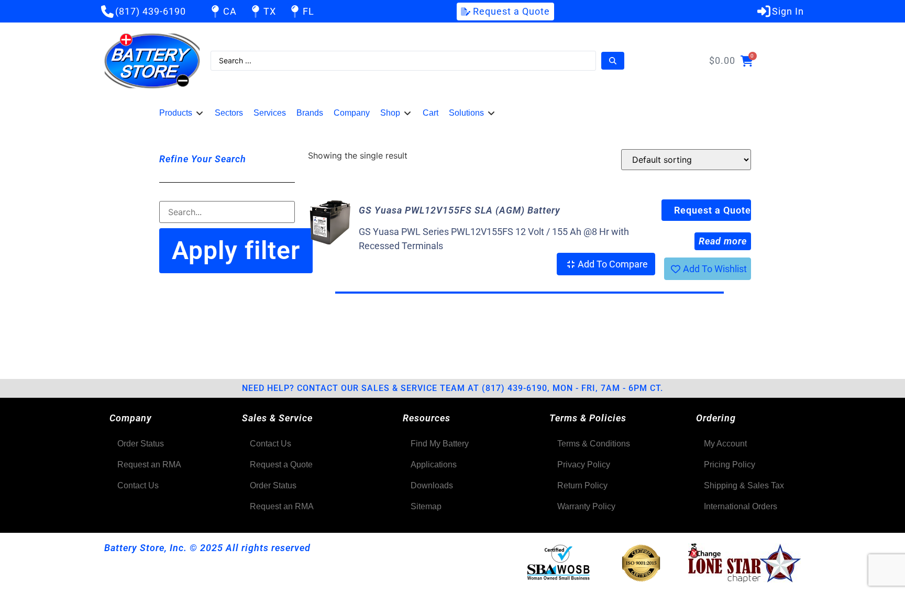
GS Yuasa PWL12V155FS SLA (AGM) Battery (459, 210)
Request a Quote (712, 210)
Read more (723, 241)
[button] (181, 113)
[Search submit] (612, 61)
